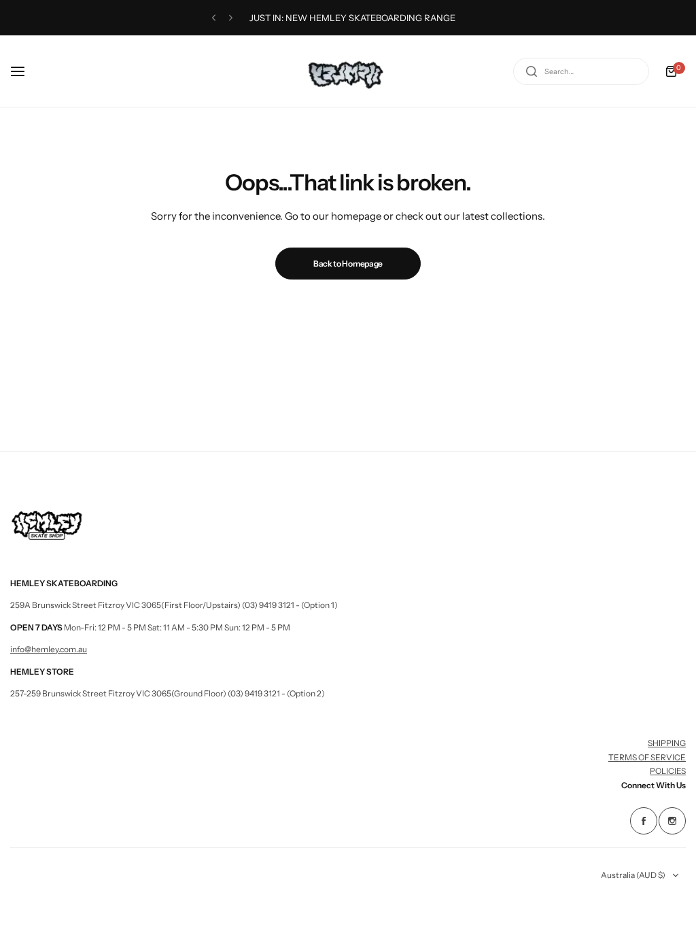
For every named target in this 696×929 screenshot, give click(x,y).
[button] (213, 18)
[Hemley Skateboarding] (348, 71)
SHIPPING (667, 743)
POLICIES (668, 771)
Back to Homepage (348, 263)
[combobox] (581, 71)
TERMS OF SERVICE (647, 757)
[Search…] (531, 71)
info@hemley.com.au (48, 649)
